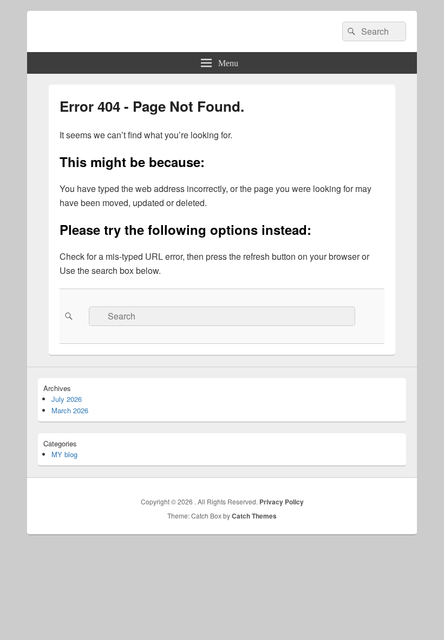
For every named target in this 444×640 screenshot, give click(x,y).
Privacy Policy (281, 502)
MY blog (64, 454)
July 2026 (66, 399)
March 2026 (69, 410)
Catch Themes (254, 516)
